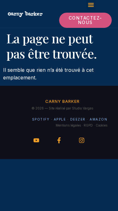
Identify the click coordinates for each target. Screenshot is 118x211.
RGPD (88, 125)
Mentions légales (68, 125)
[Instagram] (82, 140)
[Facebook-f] (59, 140)
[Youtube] (36, 140)
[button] (91, 4)
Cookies (101, 125)
